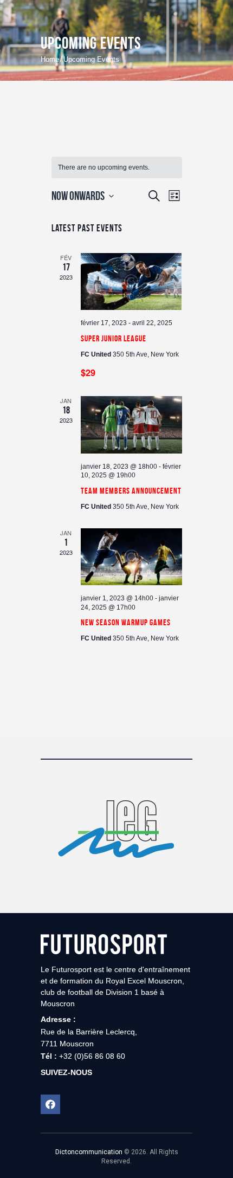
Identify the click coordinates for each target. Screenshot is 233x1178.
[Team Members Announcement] (131, 424)
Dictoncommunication (88, 1152)
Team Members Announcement (131, 490)
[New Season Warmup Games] (131, 556)
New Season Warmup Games (126, 622)
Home (50, 59)
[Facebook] (50, 1104)
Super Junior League (113, 338)
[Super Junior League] (131, 281)
